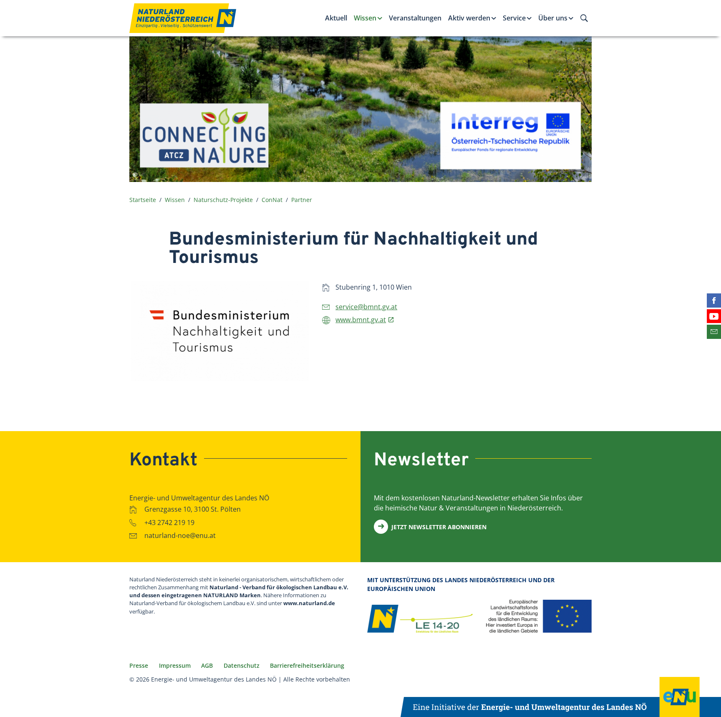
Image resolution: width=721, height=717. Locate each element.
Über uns (552, 18)
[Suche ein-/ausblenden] (584, 18)
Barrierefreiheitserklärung (307, 665)
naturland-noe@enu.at (180, 535)
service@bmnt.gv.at (366, 306)
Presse (138, 665)
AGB (207, 665)
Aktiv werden (469, 18)
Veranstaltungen (415, 18)
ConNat (272, 200)
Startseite (142, 200)
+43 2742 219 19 (169, 522)
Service (514, 18)
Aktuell (336, 18)
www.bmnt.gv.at (360, 319)
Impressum (175, 665)
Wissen (365, 18)
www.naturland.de (309, 603)
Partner (301, 200)
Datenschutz (242, 665)
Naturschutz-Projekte (223, 200)
